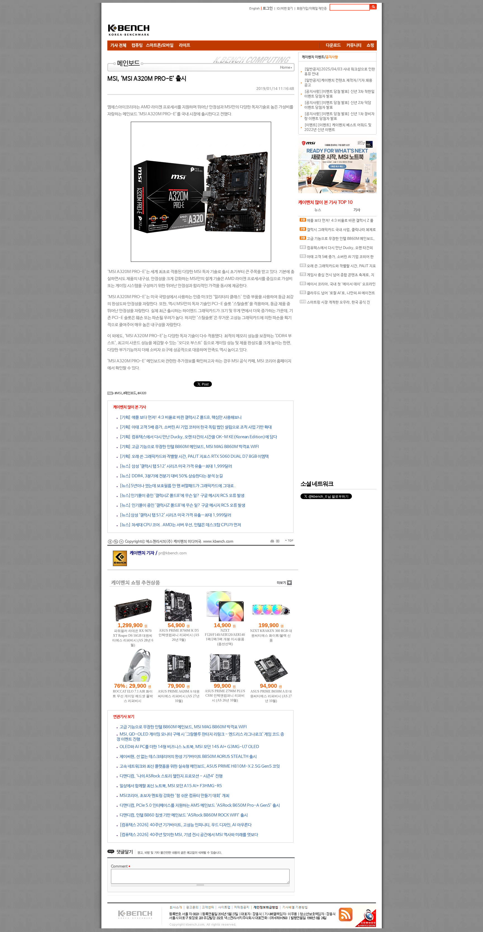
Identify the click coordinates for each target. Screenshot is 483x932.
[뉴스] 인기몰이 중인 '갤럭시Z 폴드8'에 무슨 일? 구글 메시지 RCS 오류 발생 (181, 505)
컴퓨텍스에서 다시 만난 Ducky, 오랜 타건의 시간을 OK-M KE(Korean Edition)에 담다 (336, 249)
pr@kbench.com (172, 553)
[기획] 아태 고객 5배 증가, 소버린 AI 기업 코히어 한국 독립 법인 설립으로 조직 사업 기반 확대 (195, 427)
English (254, 8)
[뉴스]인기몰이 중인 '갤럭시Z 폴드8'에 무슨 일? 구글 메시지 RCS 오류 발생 (181, 495)
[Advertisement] (275, 26)
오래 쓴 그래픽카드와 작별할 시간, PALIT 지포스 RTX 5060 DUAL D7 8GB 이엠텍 (338, 267)
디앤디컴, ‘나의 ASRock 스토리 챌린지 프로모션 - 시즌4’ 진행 (170, 776)
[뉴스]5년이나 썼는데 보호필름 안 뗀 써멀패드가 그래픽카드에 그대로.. (177, 485)
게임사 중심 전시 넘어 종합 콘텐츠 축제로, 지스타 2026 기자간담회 (337, 276)
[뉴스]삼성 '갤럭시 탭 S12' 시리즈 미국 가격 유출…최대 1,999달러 (174, 515)
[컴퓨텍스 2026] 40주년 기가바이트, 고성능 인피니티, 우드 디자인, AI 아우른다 (185, 825)
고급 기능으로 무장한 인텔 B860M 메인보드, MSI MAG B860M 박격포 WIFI (182, 727)
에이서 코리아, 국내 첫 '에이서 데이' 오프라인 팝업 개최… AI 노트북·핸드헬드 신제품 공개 (338, 285)
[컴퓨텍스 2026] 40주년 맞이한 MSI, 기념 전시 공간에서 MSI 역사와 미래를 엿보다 (188, 834)
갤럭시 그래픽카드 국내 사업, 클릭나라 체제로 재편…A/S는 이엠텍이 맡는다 (338, 231)
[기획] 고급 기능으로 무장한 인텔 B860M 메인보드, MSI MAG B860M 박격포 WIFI (188, 446)
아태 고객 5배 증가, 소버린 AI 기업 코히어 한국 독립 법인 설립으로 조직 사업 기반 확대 (337, 258)
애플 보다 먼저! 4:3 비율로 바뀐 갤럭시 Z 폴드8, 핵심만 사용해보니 (336, 222)
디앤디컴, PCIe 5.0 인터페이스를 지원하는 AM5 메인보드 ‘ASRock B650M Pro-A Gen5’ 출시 (199, 805)
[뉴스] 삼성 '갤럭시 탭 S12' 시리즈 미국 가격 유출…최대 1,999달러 (175, 466)
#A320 (142, 393)
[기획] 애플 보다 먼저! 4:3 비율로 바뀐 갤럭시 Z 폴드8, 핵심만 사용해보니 (180, 417)
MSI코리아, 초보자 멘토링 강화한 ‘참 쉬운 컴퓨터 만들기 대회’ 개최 (173, 795)
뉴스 (317, 210)
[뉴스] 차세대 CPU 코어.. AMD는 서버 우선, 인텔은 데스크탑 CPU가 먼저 (179, 525)
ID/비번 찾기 (285, 8)
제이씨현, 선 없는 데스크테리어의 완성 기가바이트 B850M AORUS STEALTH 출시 (187, 756)
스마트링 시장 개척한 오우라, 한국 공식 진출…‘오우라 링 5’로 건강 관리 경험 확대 (335, 303)
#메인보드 (129, 393)
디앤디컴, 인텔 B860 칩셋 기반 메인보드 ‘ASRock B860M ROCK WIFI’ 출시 (183, 815)
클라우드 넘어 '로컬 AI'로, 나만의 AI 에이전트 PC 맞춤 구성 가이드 (337, 294)
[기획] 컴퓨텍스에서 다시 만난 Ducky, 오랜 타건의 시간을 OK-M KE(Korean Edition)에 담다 (197, 437)
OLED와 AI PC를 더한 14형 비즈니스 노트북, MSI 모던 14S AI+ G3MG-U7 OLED (188, 746)
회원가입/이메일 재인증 (312, 8)
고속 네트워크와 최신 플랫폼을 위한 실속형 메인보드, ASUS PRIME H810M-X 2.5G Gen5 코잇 (199, 766)
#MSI (118, 393)
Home (285, 68)
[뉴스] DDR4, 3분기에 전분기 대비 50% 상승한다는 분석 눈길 (170, 476)
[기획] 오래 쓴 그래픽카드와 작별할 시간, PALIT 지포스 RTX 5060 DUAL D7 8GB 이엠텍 (193, 456)
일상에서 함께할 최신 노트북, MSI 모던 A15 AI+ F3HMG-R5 (170, 786)
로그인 (268, 8)
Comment (120, 866)
